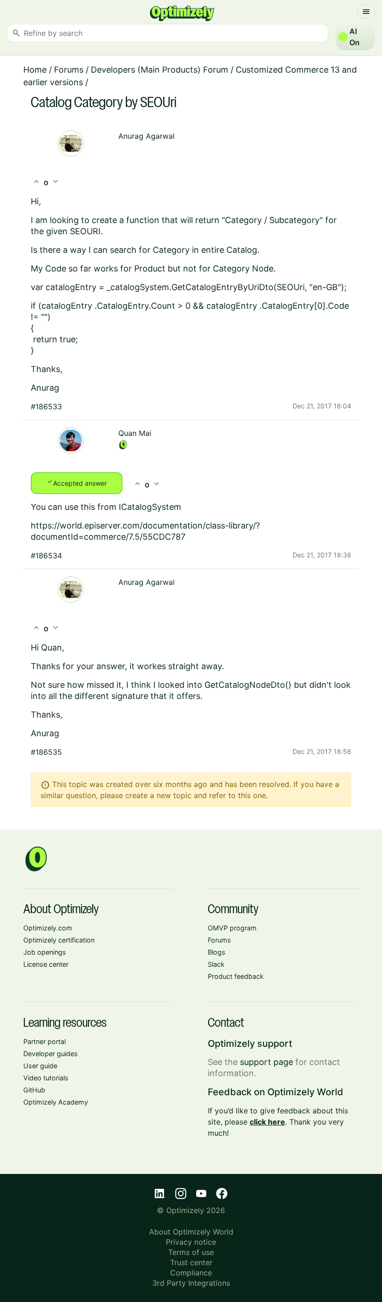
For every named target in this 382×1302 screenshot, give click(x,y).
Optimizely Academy (55, 1102)
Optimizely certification (59, 940)
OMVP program (232, 928)
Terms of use (191, 1252)
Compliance (191, 1272)
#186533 (46, 406)
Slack (216, 964)
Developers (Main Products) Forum (159, 70)
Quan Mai (134, 433)
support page (266, 1062)
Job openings (44, 952)
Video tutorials (45, 1078)
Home (35, 70)
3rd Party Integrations (191, 1283)
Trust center (191, 1262)
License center (45, 964)
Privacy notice (191, 1242)
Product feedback (236, 976)
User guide (40, 1066)
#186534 (46, 555)
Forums (68, 70)
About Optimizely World (191, 1231)
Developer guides (50, 1054)
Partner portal (44, 1041)
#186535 (46, 752)
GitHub (34, 1090)
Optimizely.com (47, 928)
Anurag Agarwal (146, 136)
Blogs (216, 952)
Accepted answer (77, 482)
